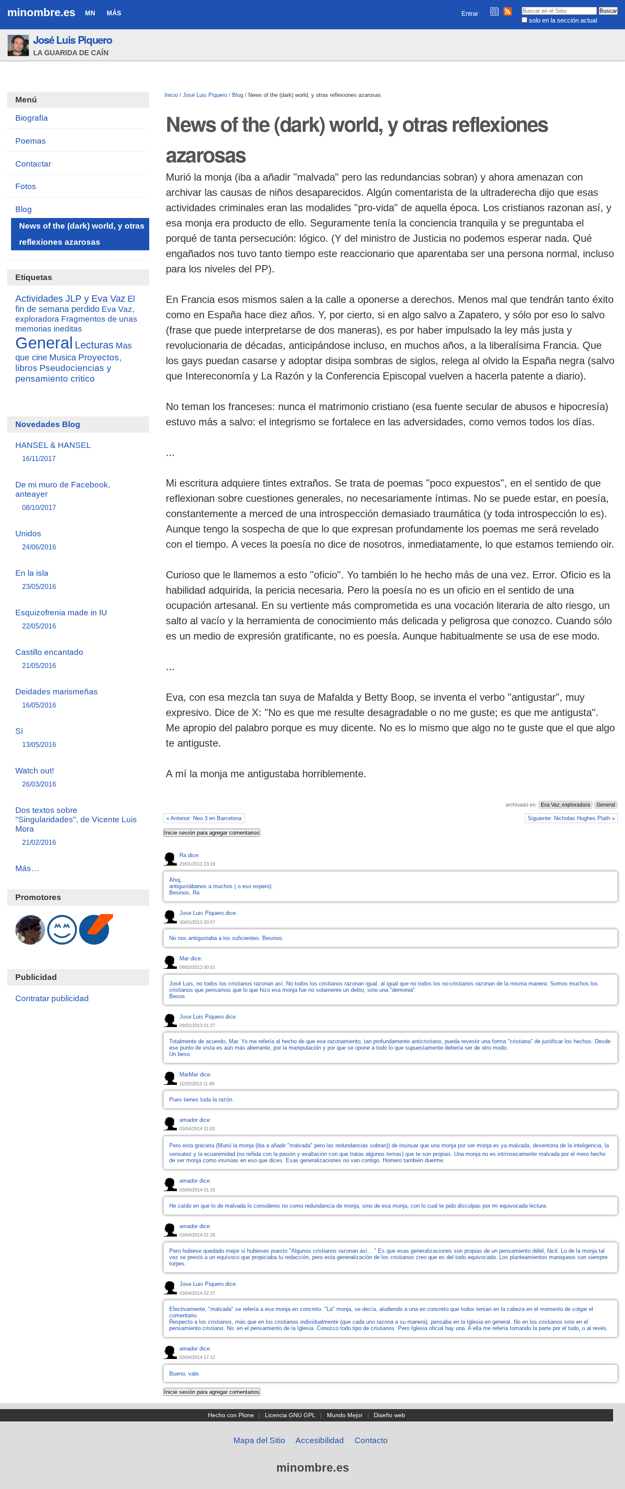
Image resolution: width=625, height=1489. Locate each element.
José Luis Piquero (72, 39)
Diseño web (389, 1415)
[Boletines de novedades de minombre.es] (494, 11)
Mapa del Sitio (259, 1440)
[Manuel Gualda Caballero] (30, 940)
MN (90, 13)
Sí (35, 737)
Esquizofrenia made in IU (61, 619)
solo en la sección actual (563, 20)
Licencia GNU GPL (290, 1415)
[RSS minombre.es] (507, 11)
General (606, 805)
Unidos (35, 540)
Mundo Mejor (345, 1415)
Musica (62, 357)
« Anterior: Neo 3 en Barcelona (203, 818)
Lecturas (94, 345)
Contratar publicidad (52, 998)
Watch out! (35, 777)
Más (114, 13)
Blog (237, 95)
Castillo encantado (49, 658)
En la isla (35, 579)
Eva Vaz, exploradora (565, 805)
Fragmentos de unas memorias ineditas (76, 323)
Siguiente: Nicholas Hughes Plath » (571, 818)
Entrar (469, 13)
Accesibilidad (319, 1440)
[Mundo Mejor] (62, 940)
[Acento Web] (96, 940)
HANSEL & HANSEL (53, 451)
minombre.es (41, 12)
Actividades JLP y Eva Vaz (70, 299)
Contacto (371, 1440)
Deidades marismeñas (56, 698)
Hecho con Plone (231, 1415)
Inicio (171, 95)
